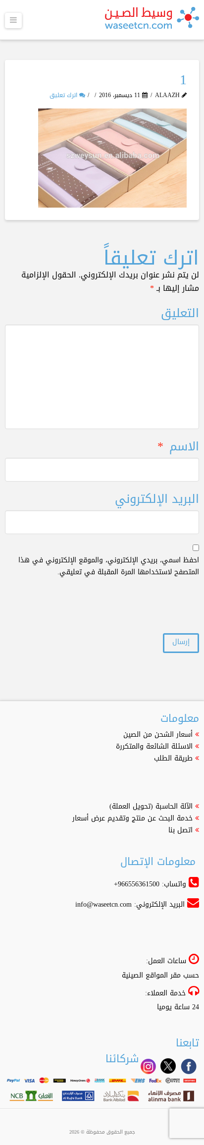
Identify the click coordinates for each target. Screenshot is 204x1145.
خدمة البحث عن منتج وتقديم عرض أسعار (132, 818)
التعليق (180, 313)
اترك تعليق (64, 95)
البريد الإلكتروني (157, 499)
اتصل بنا (180, 830)
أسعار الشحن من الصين (158, 734)
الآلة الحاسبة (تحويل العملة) (151, 806)
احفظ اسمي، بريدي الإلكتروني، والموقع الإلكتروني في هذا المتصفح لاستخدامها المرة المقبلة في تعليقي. (108, 566)
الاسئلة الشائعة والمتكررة (154, 746)
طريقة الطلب (173, 758)
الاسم (178, 446)
